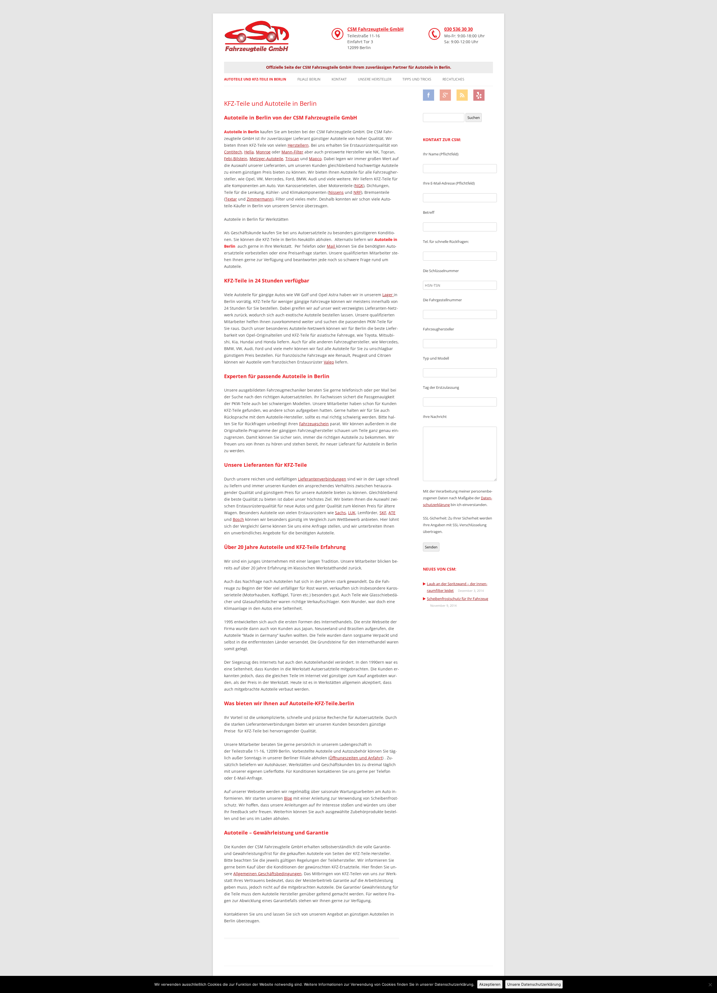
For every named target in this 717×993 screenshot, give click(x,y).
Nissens (336, 192)
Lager (388, 294)
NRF (357, 192)
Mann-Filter (292, 152)
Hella (249, 152)
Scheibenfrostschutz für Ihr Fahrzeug (457, 598)
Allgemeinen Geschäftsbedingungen (267, 873)
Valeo (329, 362)
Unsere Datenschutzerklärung (534, 984)
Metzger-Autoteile (266, 158)
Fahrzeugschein (314, 423)
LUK (351, 512)
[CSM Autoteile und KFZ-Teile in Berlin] (260, 39)
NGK (359, 185)
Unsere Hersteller (374, 79)
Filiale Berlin (308, 79)
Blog (288, 798)
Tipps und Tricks (416, 79)
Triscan (292, 158)
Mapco (315, 158)
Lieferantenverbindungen (322, 479)
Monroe (263, 152)
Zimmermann (259, 199)
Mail (331, 246)
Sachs (340, 512)
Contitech (233, 152)
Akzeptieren (489, 984)
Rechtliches (453, 79)
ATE (391, 512)
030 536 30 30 (458, 29)
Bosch (238, 519)
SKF (383, 512)
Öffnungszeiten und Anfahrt (355, 757)
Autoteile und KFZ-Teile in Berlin (255, 79)
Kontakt (339, 79)
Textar (231, 199)
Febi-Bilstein (235, 158)
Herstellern (298, 145)
